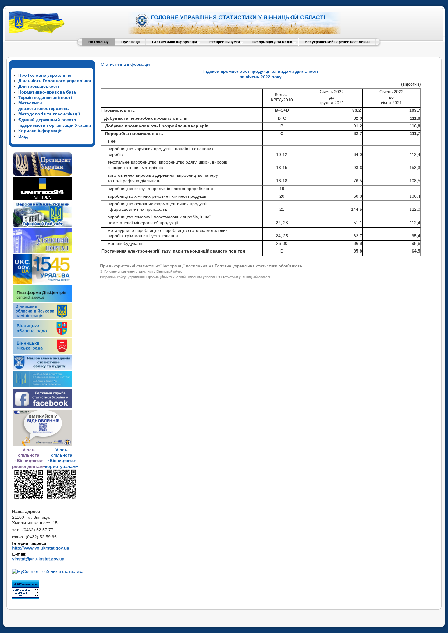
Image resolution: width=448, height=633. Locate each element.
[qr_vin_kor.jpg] (28, 498)
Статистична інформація (125, 64)
